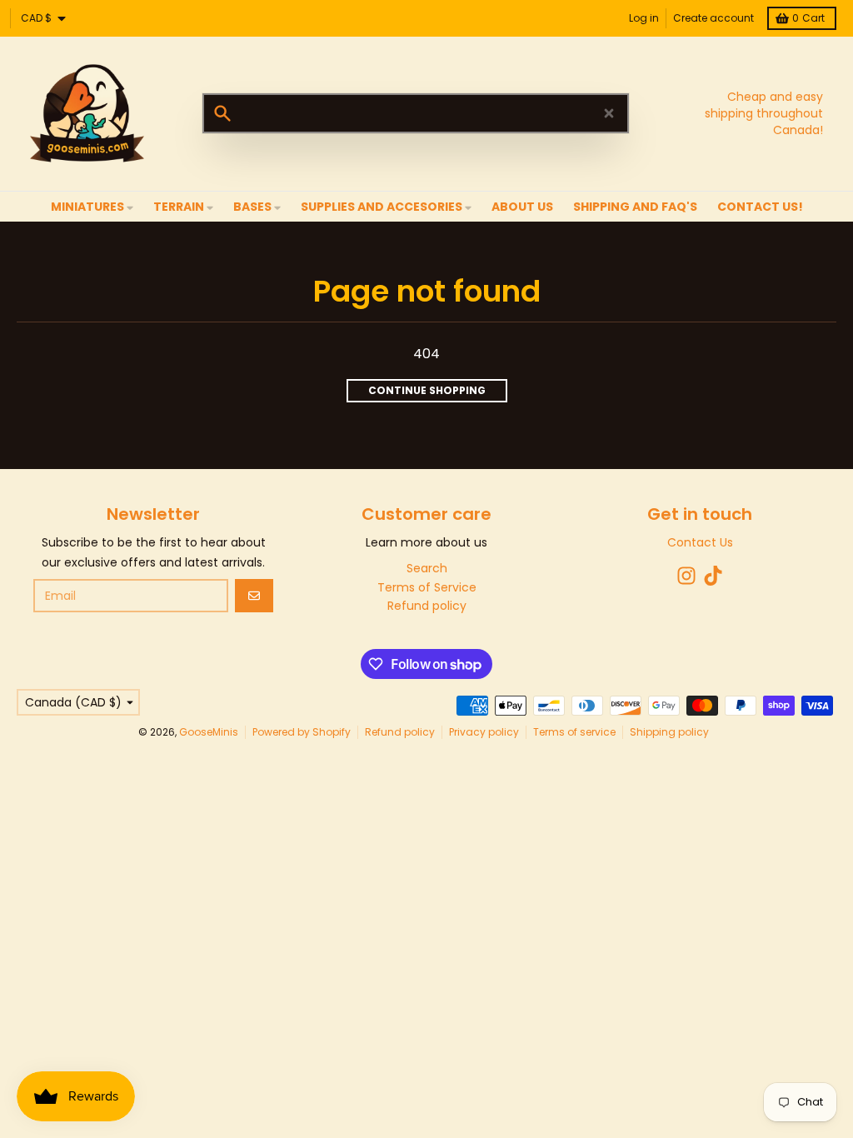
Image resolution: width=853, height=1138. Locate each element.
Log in (644, 18)
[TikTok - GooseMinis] (713, 576)
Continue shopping (427, 390)
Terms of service (574, 732)
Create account (713, 18)
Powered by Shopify (301, 732)
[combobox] (415, 113)
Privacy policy (484, 732)
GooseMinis (208, 732)
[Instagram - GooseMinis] (686, 576)
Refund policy (400, 732)
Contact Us (700, 542)
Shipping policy (669, 732)
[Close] (609, 113)
